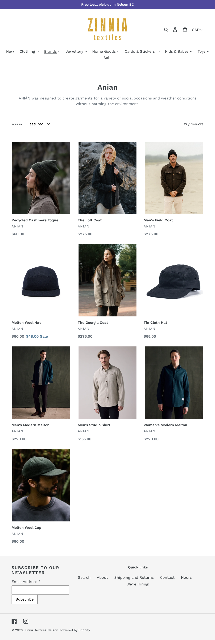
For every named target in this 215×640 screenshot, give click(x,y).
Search (84, 577)
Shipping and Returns (134, 577)
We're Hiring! (137, 584)
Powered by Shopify (74, 630)
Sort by (17, 124)
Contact (167, 577)
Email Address (26, 581)
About (102, 577)
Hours (186, 577)
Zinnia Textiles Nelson (41, 630)
